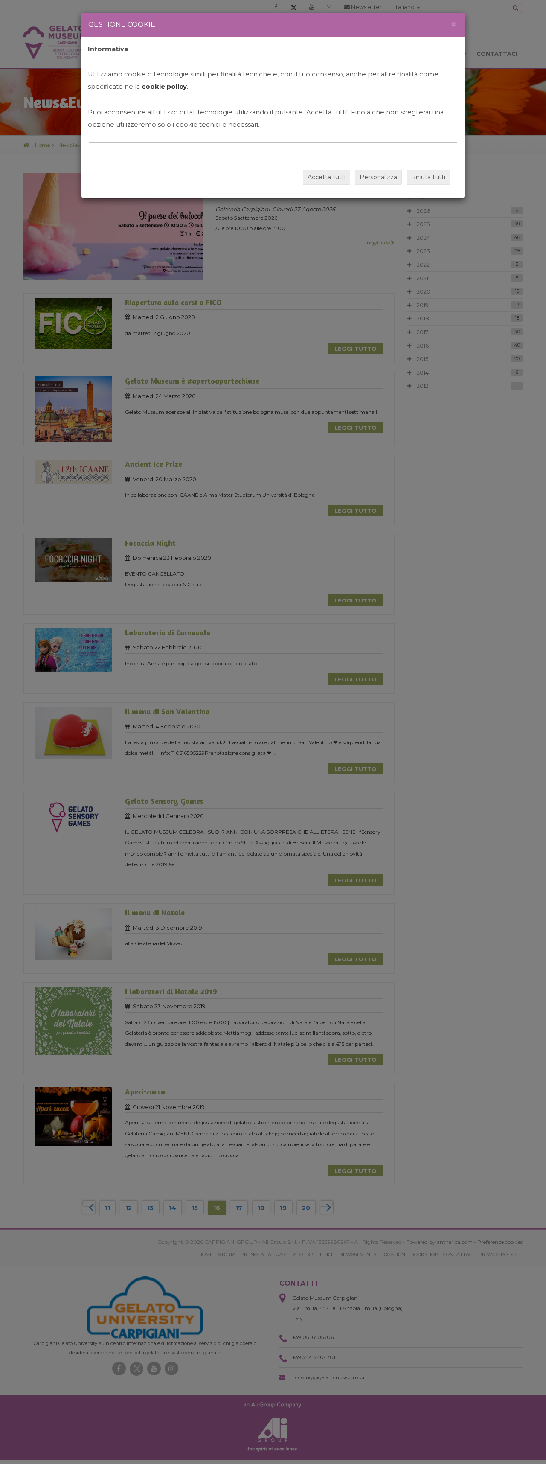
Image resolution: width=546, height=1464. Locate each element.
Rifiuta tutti (428, 177)
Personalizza (378, 177)
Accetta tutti (327, 177)
